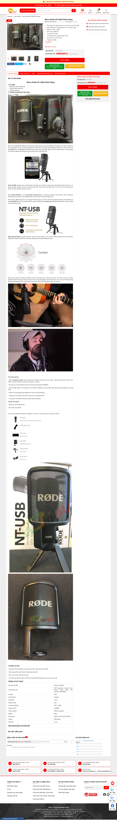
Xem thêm (48, 42)
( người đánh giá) (89, 740)
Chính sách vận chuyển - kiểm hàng (44, 796)
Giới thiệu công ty (12, 786)
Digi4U (12, 666)
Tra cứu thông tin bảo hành (66, 789)
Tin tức (9, 789)
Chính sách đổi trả (38, 799)
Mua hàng (64, 60)
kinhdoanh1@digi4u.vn (89, 771)
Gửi (106, 787)
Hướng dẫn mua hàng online (67, 786)
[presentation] (8, 59)
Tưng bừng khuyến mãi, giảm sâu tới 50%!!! (59, 1)
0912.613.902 (16, 771)
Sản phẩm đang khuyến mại (45, 73)
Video (33, 73)
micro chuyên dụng (36, 146)
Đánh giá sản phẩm (60, 73)
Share (11, 64)
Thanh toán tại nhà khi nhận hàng (97, 29)
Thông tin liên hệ (12, 796)
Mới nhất (21, 741)
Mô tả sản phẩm (12, 73)
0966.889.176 (16, 764)
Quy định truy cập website (15, 792)
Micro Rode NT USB (23, 413)
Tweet (19, 64)
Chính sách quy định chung (41, 786)
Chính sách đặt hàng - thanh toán (43, 792)
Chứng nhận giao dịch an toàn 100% (98, 23)
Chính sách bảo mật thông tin (42, 789)
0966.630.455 (60, 771)
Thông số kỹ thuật (24, 73)
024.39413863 (51, 764)
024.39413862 (86, 764)
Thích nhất (27, 741)
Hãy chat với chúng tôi (10, 818)
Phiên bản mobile (63, 792)
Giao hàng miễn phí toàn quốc (96, 26)
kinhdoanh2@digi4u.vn (104, 771)
